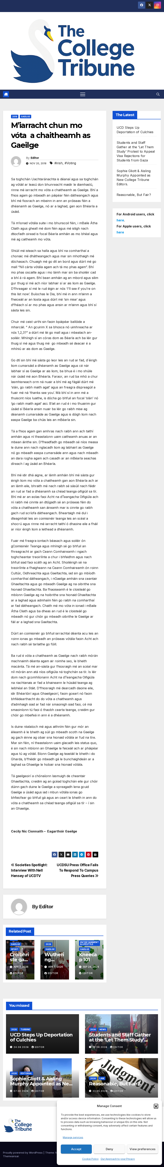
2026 (48, 944)
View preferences (142, 1149)
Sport (14, 949)
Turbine (25, 1029)
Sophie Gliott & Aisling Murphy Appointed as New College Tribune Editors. (41, 1084)
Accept (76, 1149)
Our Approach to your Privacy (118, 1158)
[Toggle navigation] (83, 94)
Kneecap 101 (88, 957)
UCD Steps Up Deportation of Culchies (41, 1037)
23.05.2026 (100, 1091)
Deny (109, 1149)
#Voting (70, 163)
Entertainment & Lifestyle (89, 943)
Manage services (73, 1137)
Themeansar (11, 1156)
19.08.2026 (100, 1047)
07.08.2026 (21, 1091)
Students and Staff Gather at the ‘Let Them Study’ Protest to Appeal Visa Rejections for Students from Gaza (136, 151)
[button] (156, 1106)
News (103, 1029)
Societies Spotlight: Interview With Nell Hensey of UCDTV (29, 870)
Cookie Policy (90, 1158)
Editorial (26, 1073)
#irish (58, 163)
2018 (14, 116)
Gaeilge (25, 116)
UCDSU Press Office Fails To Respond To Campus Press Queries (77, 870)
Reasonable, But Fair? (134, 195)
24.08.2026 (22, 1047)
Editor (35, 158)
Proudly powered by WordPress (23, 1152)
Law (102, 1078)
